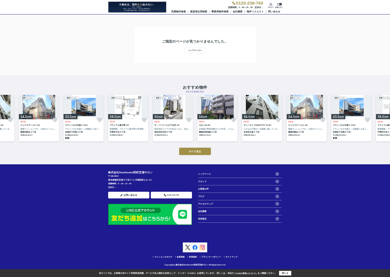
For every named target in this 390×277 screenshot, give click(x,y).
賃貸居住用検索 (198, 11)
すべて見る (195, 151)
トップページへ (195, 50)
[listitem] (128, 118)
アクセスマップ (205, 204)
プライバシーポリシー (211, 257)
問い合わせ (274, 11)
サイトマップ (232, 257)
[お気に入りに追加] (10, 120)
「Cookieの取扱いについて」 (246, 273)
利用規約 (193, 257)
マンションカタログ (163, 257)
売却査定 (202, 219)
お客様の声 (203, 189)
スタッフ (202, 181)
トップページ (204, 174)
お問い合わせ (130, 195)
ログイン (271, 7)
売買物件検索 (178, 11)
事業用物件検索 (220, 11)
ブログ (201, 196)
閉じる (285, 273)
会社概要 (238, 11)
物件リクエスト (255, 11)
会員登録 (181, 257)
